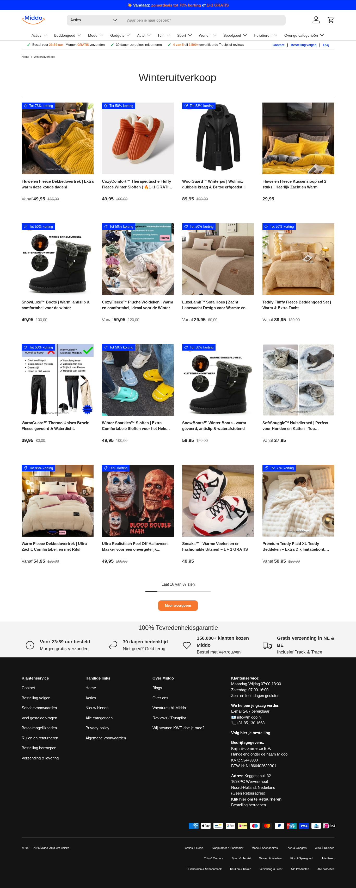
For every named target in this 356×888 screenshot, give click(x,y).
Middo (44, 847)
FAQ (326, 45)
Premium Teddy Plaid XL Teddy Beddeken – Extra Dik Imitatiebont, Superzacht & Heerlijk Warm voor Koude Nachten (293, 552)
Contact (278, 45)
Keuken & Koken (240, 869)
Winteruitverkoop (44, 56)
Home (25, 56)
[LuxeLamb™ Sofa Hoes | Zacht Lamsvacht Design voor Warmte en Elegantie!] (218, 259)
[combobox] (176, 20)
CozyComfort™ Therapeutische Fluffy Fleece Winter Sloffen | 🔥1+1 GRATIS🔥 (136, 187)
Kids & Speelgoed (301, 858)
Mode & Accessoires (265, 847)
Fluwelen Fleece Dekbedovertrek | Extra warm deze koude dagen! (58, 184)
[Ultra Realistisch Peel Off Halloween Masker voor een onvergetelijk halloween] (138, 501)
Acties (90, 698)
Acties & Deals (194, 847)
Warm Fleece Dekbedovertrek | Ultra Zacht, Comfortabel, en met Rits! (54, 546)
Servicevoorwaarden (39, 708)
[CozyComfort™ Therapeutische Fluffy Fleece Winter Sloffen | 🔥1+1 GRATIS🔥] (138, 138)
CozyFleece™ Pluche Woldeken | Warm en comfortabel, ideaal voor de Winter (137, 305)
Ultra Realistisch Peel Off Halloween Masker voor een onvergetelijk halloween (135, 549)
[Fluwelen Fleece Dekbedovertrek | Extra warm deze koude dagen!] (58, 138)
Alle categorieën (99, 718)
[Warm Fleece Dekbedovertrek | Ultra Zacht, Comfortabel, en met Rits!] (58, 501)
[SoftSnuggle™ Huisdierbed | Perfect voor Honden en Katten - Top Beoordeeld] (298, 380)
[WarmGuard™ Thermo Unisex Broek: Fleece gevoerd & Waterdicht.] (58, 380)
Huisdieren (327, 858)
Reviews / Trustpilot (169, 718)
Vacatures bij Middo (169, 708)
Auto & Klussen (324, 847)
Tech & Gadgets (296, 847)
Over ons (160, 698)
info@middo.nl (249, 717)
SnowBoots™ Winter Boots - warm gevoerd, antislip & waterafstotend (214, 426)
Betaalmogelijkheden (39, 728)
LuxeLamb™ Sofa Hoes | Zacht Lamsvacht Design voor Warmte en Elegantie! (213, 308)
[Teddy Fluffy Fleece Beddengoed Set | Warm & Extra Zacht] (298, 259)
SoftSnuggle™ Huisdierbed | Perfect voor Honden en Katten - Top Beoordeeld (295, 429)
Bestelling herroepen (39, 748)
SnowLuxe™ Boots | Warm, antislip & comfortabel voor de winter (56, 305)
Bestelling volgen (303, 45)
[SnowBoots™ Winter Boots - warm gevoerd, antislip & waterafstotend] (218, 380)
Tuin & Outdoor (213, 858)
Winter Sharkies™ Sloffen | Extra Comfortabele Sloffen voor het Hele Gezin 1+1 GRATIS (134, 429)
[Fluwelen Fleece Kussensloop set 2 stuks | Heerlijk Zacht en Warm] (298, 138)
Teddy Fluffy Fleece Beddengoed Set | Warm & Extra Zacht (296, 305)
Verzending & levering (40, 758)
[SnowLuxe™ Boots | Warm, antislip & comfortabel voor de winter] (58, 259)
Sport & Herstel (241, 858)
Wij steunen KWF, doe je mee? (178, 728)
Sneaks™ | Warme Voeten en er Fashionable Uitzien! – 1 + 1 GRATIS (215, 546)
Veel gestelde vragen (39, 718)
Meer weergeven (178, 605)
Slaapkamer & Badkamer (227, 847)
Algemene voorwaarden (105, 738)
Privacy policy (97, 728)
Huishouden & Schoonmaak (204, 869)
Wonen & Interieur (270, 858)
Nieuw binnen (96, 708)
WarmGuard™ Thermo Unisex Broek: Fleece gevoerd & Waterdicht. (55, 426)
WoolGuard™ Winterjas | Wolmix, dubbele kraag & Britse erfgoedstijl (213, 184)
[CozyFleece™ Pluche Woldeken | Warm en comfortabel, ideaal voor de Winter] (138, 259)
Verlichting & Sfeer (271, 869)
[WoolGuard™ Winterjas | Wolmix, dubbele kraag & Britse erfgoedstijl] (218, 138)
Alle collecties (325, 869)
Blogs (157, 688)
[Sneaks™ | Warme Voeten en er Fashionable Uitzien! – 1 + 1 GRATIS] (218, 501)
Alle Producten (300, 869)
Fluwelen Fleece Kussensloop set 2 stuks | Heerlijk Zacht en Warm (294, 184)
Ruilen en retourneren (40, 738)
